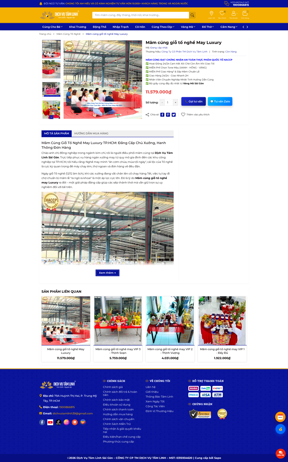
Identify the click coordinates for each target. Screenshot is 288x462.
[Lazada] (83, 422)
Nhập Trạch (121, 26)
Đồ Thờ (207, 26)
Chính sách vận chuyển (118, 419)
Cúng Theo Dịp (162, 26)
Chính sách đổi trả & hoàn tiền (120, 393)
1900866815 (67, 407)
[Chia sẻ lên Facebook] (162, 115)
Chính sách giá (113, 387)
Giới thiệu (152, 391)
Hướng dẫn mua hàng (118, 414)
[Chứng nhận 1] (200, 414)
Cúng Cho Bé (51, 26)
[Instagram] (67, 422)
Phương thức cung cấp (118, 441)
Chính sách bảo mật (116, 399)
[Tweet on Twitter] (174, 115)
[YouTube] (50, 422)
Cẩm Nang (227, 26)
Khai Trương (77, 26)
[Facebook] (42, 422)
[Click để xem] (102, 79)
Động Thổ (99, 26)
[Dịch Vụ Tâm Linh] (57, 385)
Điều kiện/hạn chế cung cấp (122, 436)
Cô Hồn (140, 26)
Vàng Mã (187, 26)
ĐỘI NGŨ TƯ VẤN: (116, 3)
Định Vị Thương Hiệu (160, 411)
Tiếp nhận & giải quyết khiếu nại (122, 430)
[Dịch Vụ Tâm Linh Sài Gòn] (59, 15)
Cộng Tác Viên (155, 406)
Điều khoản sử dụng (116, 404)
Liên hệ (151, 387)
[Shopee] (75, 422)
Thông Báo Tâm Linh (159, 396)
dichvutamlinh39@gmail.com (73, 413)
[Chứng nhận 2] (222, 414)
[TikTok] (58, 422)
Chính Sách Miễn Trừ (117, 424)
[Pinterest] (168, 115)
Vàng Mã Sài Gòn (193, 83)
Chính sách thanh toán (118, 409)
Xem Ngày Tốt (155, 401)
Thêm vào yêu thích (198, 114)
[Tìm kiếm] (192, 15)
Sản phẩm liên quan (61, 292)
